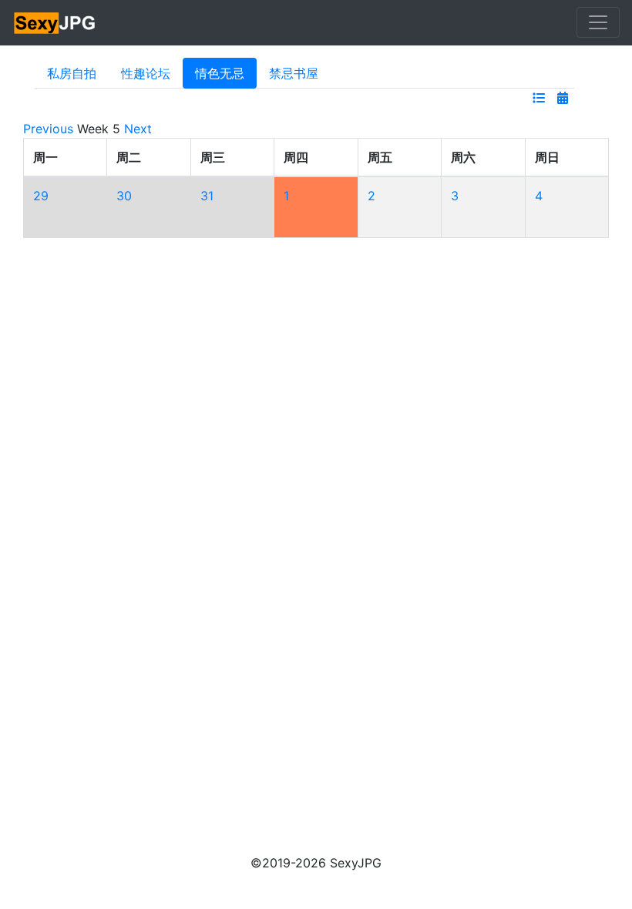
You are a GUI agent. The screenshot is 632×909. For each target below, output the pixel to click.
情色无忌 (219, 73)
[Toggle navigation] (598, 22)
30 (124, 195)
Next (138, 128)
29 (41, 195)
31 (206, 195)
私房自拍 (71, 73)
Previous (48, 128)
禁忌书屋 (293, 73)
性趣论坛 (145, 73)
